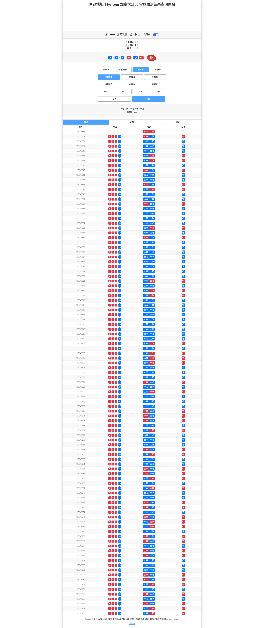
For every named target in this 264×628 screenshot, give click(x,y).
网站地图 (132, 624)
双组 (148, 99)
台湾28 (140, 70)
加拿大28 (106, 70)
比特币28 (158, 70)
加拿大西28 (123, 70)
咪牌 (151, 57)
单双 (158, 92)
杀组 (123, 92)
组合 (106, 92)
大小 (140, 92)
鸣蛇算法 (108, 77)
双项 (114, 99)
